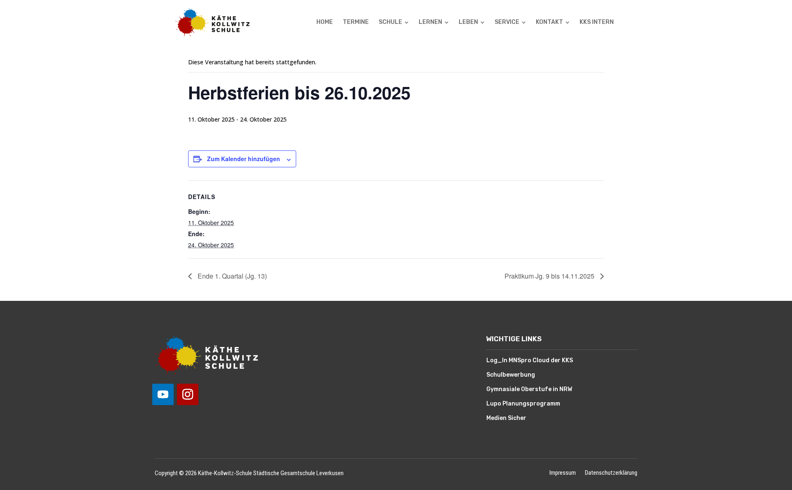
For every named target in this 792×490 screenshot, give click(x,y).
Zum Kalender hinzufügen (243, 159)
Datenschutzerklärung (611, 473)
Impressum (562, 473)
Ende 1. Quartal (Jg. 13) (231, 276)
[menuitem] (324, 22)
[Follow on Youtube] (163, 394)
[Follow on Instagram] (187, 394)
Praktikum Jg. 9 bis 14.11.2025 (550, 276)
